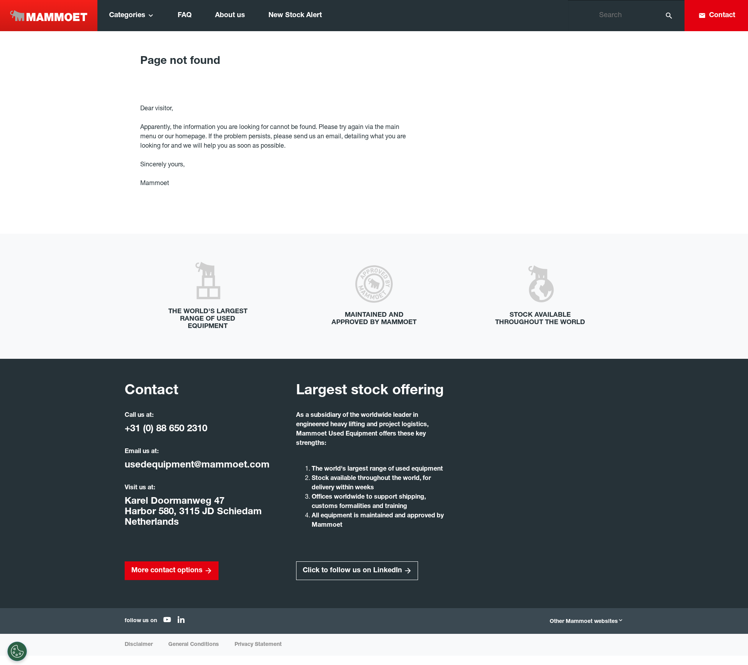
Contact (722, 15)
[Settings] (17, 651)
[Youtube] (167, 621)
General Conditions (193, 644)
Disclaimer (139, 644)
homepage (190, 137)
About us (230, 15)
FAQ (185, 15)
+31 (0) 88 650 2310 (166, 429)
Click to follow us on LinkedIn (352, 570)
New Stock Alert (295, 15)
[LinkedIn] (181, 621)
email (333, 137)
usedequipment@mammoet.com (197, 465)
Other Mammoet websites (584, 621)
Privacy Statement (258, 644)
